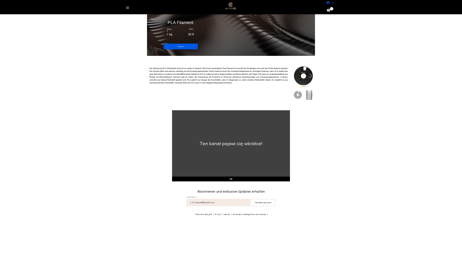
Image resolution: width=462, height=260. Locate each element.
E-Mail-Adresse (191, 197)
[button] (330, 9)
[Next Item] (310, 76)
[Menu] (127, 7)
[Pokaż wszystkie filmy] (231, 179)
